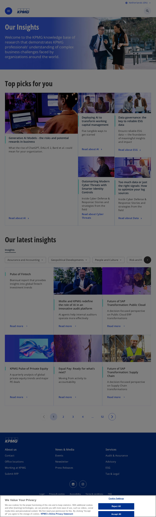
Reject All (116, 506)
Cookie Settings (116, 499)
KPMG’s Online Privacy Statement (57, 514)
